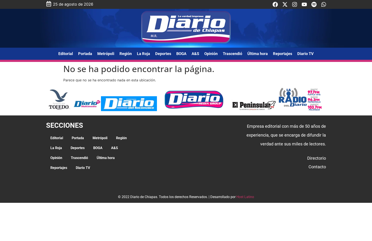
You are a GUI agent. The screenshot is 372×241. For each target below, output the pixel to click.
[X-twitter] (285, 4)
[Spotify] (314, 4)
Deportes (163, 53)
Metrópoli (105, 53)
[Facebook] (275, 4)
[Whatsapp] (323, 4)
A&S (195, 53)
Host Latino (245, 197)
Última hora (257, 53)
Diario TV (305, 53)
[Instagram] (294, 4)
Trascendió (232, 53)
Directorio (316, 158)
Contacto (317, 166)
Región (125, 53)
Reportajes (282, 53)
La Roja (143, 53)
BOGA (181, 53)
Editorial (65, 53)
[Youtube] (304, 4)
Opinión (211, 53)
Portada (85, 53)
